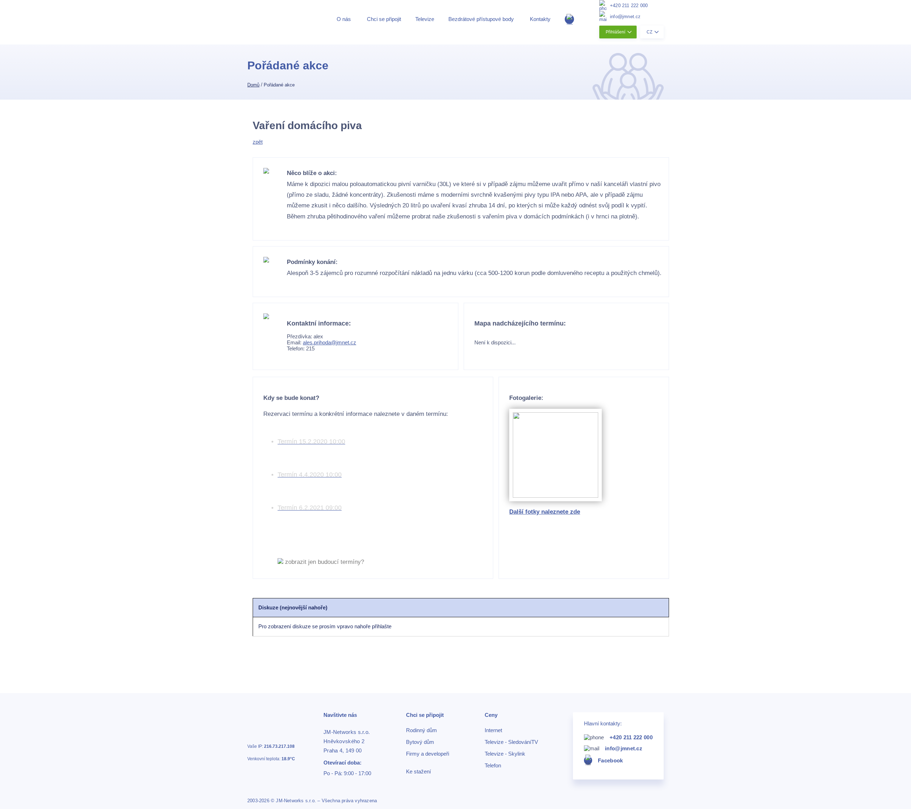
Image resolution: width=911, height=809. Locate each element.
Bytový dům (420, 742)
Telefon (493, 765)
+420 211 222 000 (629, 5)
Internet (493, 730)
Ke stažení (418, 771)
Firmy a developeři (427, 754)
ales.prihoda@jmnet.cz (329, 342)
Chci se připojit (384, 19)
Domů (253, 85)
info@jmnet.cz (625, 16)
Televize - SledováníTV (511, 742)
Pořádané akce (279, 85)
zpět (258, 142)
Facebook (610, 760)
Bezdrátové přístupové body (481, 19)
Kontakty (540, 19)
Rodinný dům (421, 730)
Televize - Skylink (505, 754)
